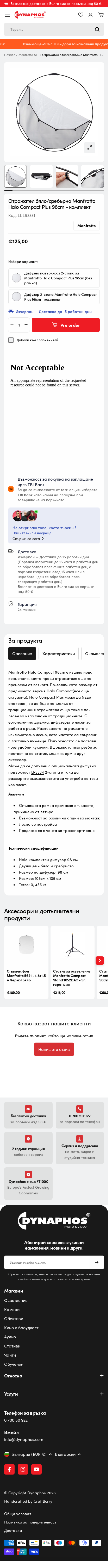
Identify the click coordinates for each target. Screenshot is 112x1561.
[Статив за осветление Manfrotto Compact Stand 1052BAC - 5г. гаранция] (73, 945)
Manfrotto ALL (28, 55)
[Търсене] (97, 29)
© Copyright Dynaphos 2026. (30, 1492)
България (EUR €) (29, 1454)
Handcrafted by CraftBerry (28, 1501)
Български (65, 1454)
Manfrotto (86, 225)
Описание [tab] (22, 653)
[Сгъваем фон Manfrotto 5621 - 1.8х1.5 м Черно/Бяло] (26, 945)
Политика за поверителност (30, 1522)
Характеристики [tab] (58, 653)
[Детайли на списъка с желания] (80, 14)
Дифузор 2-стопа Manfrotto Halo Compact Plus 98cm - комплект (60, 297)
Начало (9, 55)
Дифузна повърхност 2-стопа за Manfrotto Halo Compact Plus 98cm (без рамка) (58, 277)
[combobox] (54, 29)
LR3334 (37, 772)
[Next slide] (100, 960)
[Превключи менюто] (7, 15)
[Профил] (90, 15)
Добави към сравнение (35, 340)
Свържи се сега (26, 538)
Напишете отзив (54, 1049)
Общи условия (17, 1513)
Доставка (13, 1530)
